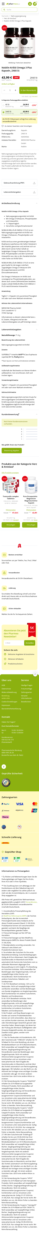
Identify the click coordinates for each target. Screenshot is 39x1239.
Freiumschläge (26, 689)
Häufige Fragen (26, 685)
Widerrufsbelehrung (9, 692)
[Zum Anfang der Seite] (35, 674)
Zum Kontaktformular (10, 726)
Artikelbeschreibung (11, 203)
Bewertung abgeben (11, 450)
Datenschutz (6, 689)
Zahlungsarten (26, 692)
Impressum (6, 705)
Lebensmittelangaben (11, 329)
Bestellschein (26, 702)
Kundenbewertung (10, 414)
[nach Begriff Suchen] (4, 10)
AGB (3, 685)
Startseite (5, 16)
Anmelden (30, 643)
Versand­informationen (26, 697)
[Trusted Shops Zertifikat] (6, 782)
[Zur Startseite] (13, 4)
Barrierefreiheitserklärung (10, 709)
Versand (34, 96)
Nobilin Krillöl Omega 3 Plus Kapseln (17, 21)
